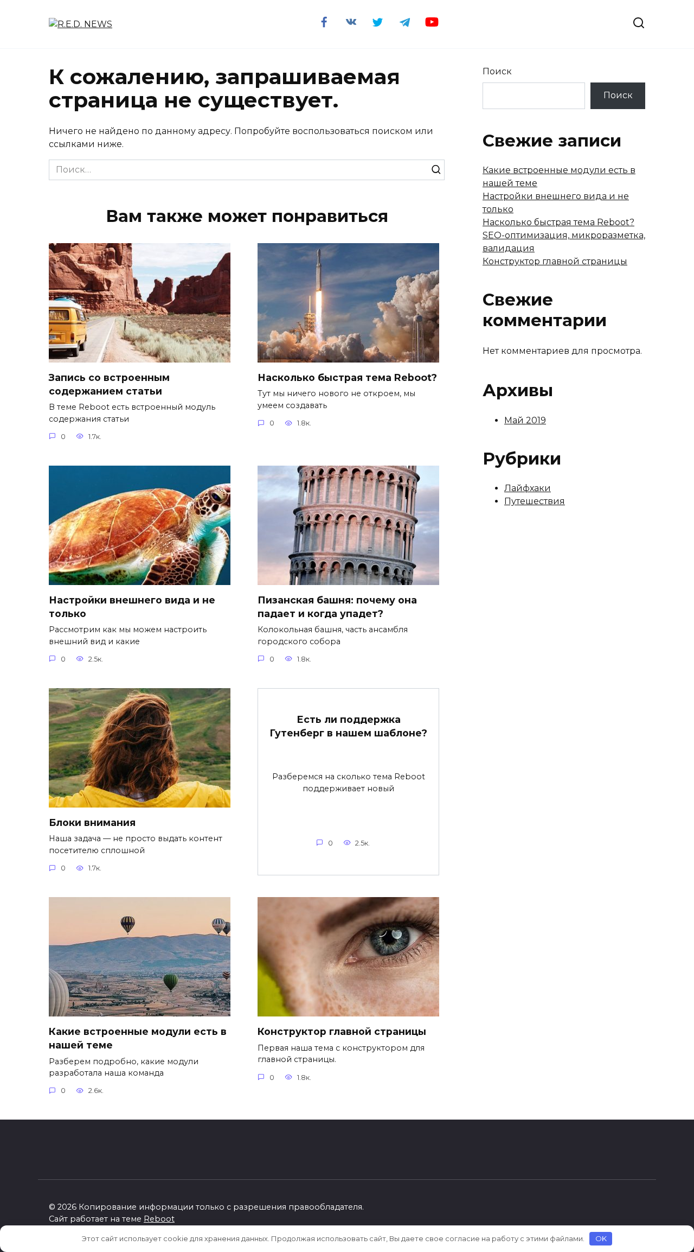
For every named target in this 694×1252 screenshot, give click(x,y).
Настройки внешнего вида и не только (132, 606)
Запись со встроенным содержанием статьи (109, 384)
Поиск (497, 71)
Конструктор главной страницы (342, 1031)
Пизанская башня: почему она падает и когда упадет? (337, 606)
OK (601, 1238)
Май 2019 (525, 420)
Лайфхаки (527, 488)
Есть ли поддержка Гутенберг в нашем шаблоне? (348, 726)
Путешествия (534, 501)
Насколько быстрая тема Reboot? (347, 377)
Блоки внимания (92, 822)
